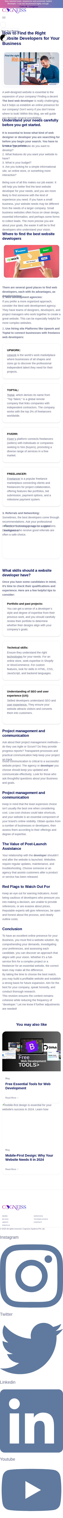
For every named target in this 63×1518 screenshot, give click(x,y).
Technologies (41, 1219)
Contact (38, 1222)
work (5, 1216)
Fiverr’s (11, 438)
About (5, 1222)
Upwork (11, 355)
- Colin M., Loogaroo (28, 6)
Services (38, 1216)
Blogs (5, 1219)
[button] (3, 25)
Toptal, (11, 395)
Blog (7, 1078)
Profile (6, 1225)
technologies (14, 656)
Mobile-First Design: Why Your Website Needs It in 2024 (29, 1157)
